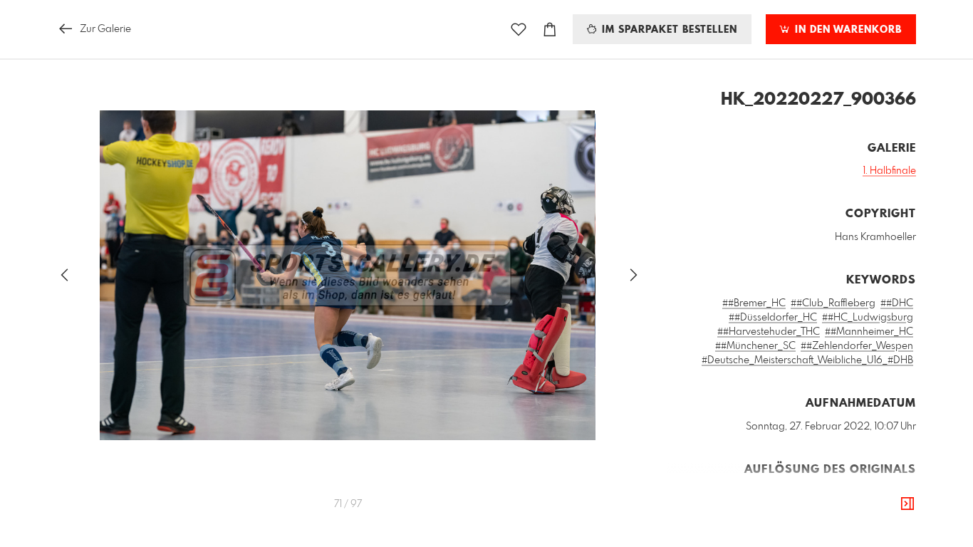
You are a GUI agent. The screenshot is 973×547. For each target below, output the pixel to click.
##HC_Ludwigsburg (867, 318)
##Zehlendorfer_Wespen (857, 346)
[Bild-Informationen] (907, 504)
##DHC (896, 303)
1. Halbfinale (889, 171)
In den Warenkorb (846, 30)
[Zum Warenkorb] (549, 29)
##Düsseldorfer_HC (773, 318)
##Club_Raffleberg (833, 303)
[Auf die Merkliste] (518, 29)
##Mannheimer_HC (869, 332)
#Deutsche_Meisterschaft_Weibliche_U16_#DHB (807, 360)
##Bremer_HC (754, 303)
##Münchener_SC (755, 346)
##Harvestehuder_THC (768, 332)
